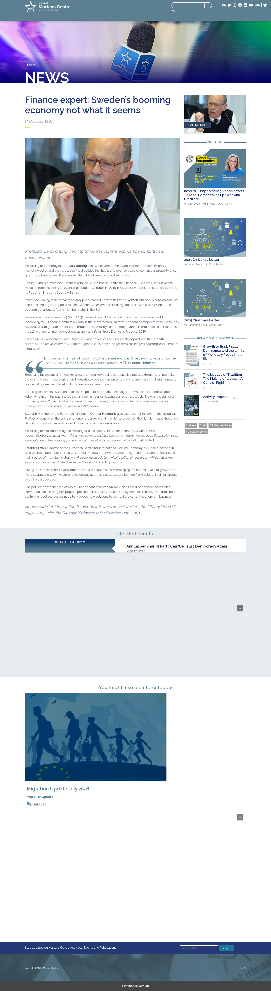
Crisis (203, 425)
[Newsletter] (224, 5)
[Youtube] (251, 5)
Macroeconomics (196, 431)
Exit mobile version (135, 986)
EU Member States (220, 425)
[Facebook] (240, 5)
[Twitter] (229, 5)
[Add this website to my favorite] (265, 5)
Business (191, 425)
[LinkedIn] (245, 5)
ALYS (243, 968)
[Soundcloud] (257, 5)
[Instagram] (234, 5)
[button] (240, 608)
